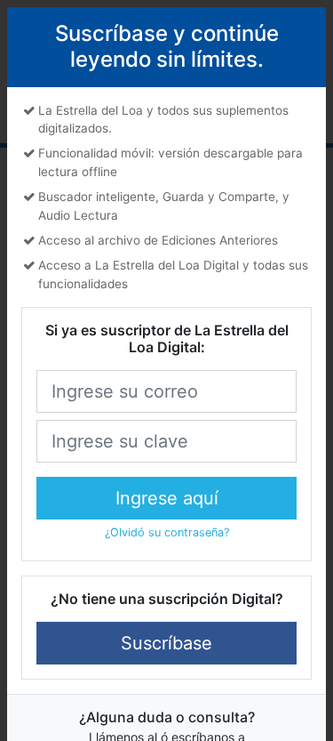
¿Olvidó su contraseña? (167, 532)
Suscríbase (166, 643)
